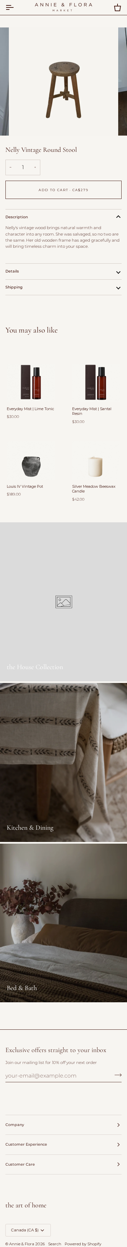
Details (12, 271)
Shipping (14, 287)
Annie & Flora (21, 1244)
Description (16, 217)
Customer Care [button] (20, 1164)
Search (54, 1244)
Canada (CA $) (25, 1230)
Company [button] (14, 1124)
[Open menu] (15, 7)
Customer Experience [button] (26, 1144)
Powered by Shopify (83, 1244)
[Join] (116, 1075)
